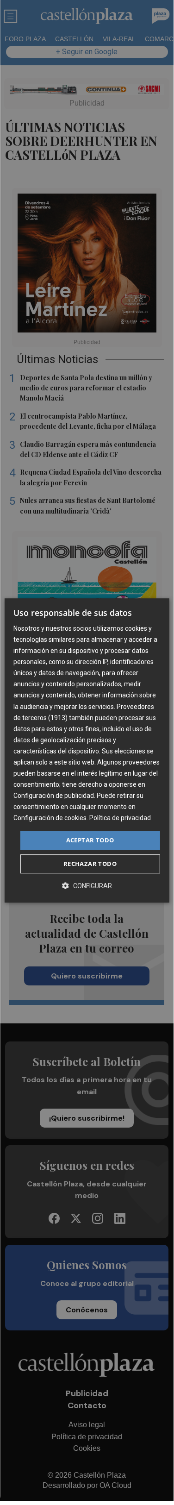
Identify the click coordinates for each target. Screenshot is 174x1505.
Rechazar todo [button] (90, 863)
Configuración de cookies (50, 818)
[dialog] (86, 750)
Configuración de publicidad (53, 795)
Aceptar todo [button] (90, 840)
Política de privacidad (120, 818)
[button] (87, 885)
